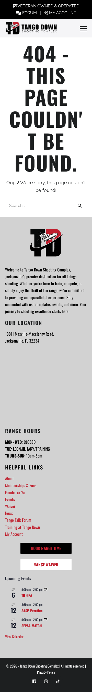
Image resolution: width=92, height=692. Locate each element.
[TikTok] (58, 681)
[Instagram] (46, 681)
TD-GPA (26, 595)
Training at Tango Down (22, 527)
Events (10, 499)
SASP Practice (32, 610)
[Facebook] (34, 681)
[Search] (79, 205)
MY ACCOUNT (62, 12)
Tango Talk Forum (18, 520)
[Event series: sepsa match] (45, 619)
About (9, 478)
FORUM (29, 12)
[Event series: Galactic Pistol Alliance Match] (45, 589)
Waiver (10, 506)
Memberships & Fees (20, 485)
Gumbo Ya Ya (15, 492)
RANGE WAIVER (46, 565)
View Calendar (14, 636)
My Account (14, 534)
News (9, 513)
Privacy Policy (46, 672)
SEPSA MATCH (31, 625)
